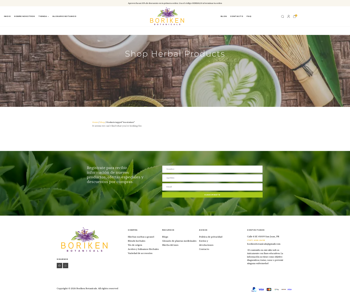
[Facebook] (59, 265)
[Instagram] (65, 265)
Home (95, 122)
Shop (102, 122)
